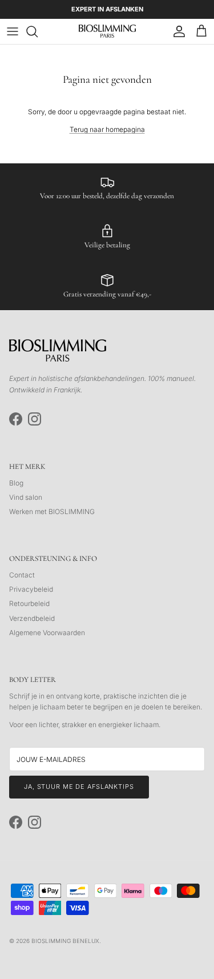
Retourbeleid (29, 603)
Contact (22, 575)
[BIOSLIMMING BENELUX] (107, 31)
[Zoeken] (37, 31)
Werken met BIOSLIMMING (52, 511)
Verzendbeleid (32, 618)
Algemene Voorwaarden (47, 632)
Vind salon (25, 497)
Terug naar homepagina (107, 129)
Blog (16, 483)
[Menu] (12, 31)
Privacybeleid (31, 589)
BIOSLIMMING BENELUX (65, 940)
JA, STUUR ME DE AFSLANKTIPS (79, 787)
